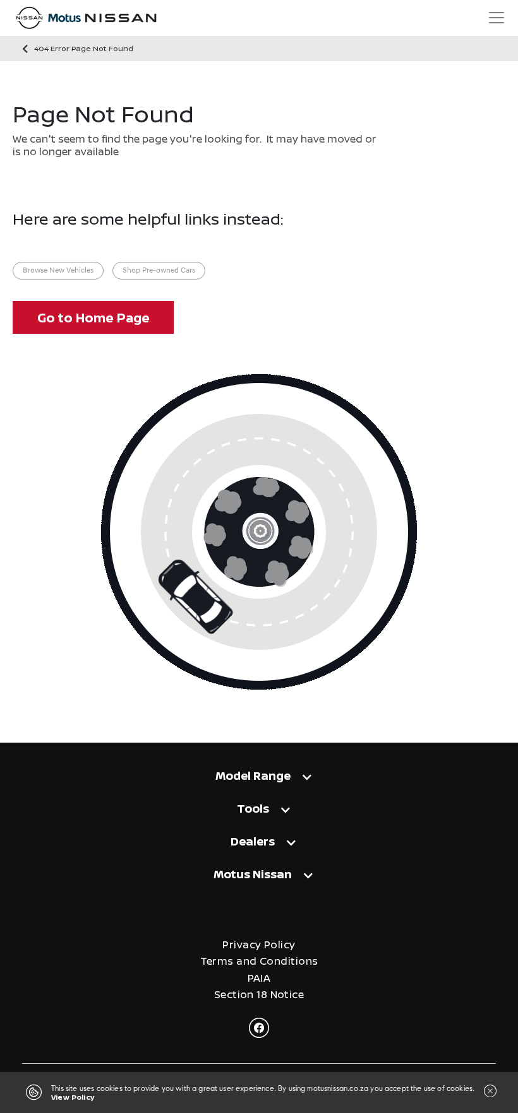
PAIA (259, 978)
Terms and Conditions (259, 961)
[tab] (259, 781)
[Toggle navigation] (496, 17)
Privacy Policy (258, 944)
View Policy (72, 1097)
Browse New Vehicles (58, 270)
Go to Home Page (93, 317)
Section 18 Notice (259, 994)
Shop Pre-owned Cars (159, 270)
